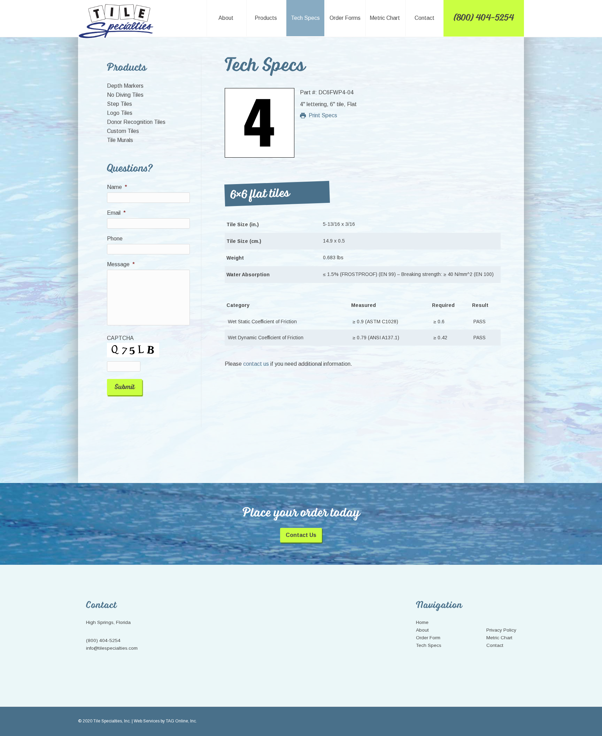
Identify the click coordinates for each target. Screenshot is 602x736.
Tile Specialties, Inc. (117, 21)
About (422, 630)
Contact (494, 645)
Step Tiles (119, 104)
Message (121, 264)
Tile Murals (120, 140)
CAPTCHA (120, 338)
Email (116, 213)
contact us (256, 364)
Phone (115, 239)
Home (422, 622)
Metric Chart (499, 637)
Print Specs (323, 115)
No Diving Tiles (125, 95)
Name (117, 187)
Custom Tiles (123, 131)
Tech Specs (428, 645)
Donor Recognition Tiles (136, 122)
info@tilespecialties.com (112, 648)
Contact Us (301, 535)
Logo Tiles (119, 113)
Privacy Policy (501, 630)
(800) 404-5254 (103, 640)
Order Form (428, 637)
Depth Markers (125, 86)
